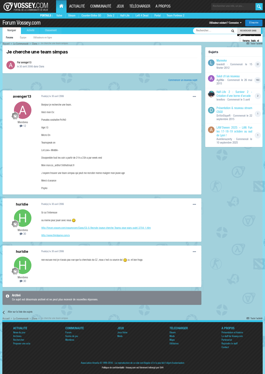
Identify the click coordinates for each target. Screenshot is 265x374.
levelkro (221, 99)
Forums (9, 38)
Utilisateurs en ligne (42, 38)
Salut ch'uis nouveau (228, 76)
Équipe (23, 38)
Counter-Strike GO (91, 15)
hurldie (22, 204)
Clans (41, 66)
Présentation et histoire (232, 333)
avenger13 (26, 62)
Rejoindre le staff (229, 344)
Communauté (100, 7)
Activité (30, 30)
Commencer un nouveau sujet (182, 80)
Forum (68, 333)
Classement (51, 30)
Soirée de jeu (71, 336)
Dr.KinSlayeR (223, 115)
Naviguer (11, 30)
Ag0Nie (220, 80)
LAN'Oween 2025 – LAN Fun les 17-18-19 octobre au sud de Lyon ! (234, 131)
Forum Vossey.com (22, 23)
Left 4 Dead (142, 15)
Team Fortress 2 (175, 15)
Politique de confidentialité (113, 368)
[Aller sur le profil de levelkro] (211, 94)
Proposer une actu (21, 344)
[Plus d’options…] (194, 96)
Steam (71, 15)
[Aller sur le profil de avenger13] (10, 65)
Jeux (120, 7)
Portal (157, 15)
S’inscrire (253, 23)
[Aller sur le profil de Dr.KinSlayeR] (211, 110)
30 (24, 234)
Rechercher (18, 340)
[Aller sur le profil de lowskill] (211, 62)
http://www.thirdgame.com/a (55, 235)
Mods (119, 336)
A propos (163, 7)
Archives (17, 336)
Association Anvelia (90, 363)
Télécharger (139, 7)
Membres (69, 340)
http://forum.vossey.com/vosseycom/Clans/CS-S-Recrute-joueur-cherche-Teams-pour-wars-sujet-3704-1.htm (96, 228)
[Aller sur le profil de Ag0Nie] (211, 78)
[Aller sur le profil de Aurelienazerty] (211, 129)
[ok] (259, 6)
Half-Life (125, 15)
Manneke (222, 61)
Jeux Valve (122, 333)
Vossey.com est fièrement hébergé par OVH (144, 368)
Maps (172, 340)
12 (24, 126)
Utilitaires (174, 344)
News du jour (19, 333)
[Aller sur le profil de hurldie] (22, 218)
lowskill (221, 64)
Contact (225, 347)
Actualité (77, 7)
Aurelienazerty (224, 139)
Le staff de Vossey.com (232, 336)
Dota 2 (110, 15)
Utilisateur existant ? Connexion (224, 23)
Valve (59, 15)
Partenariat (227, 340)
